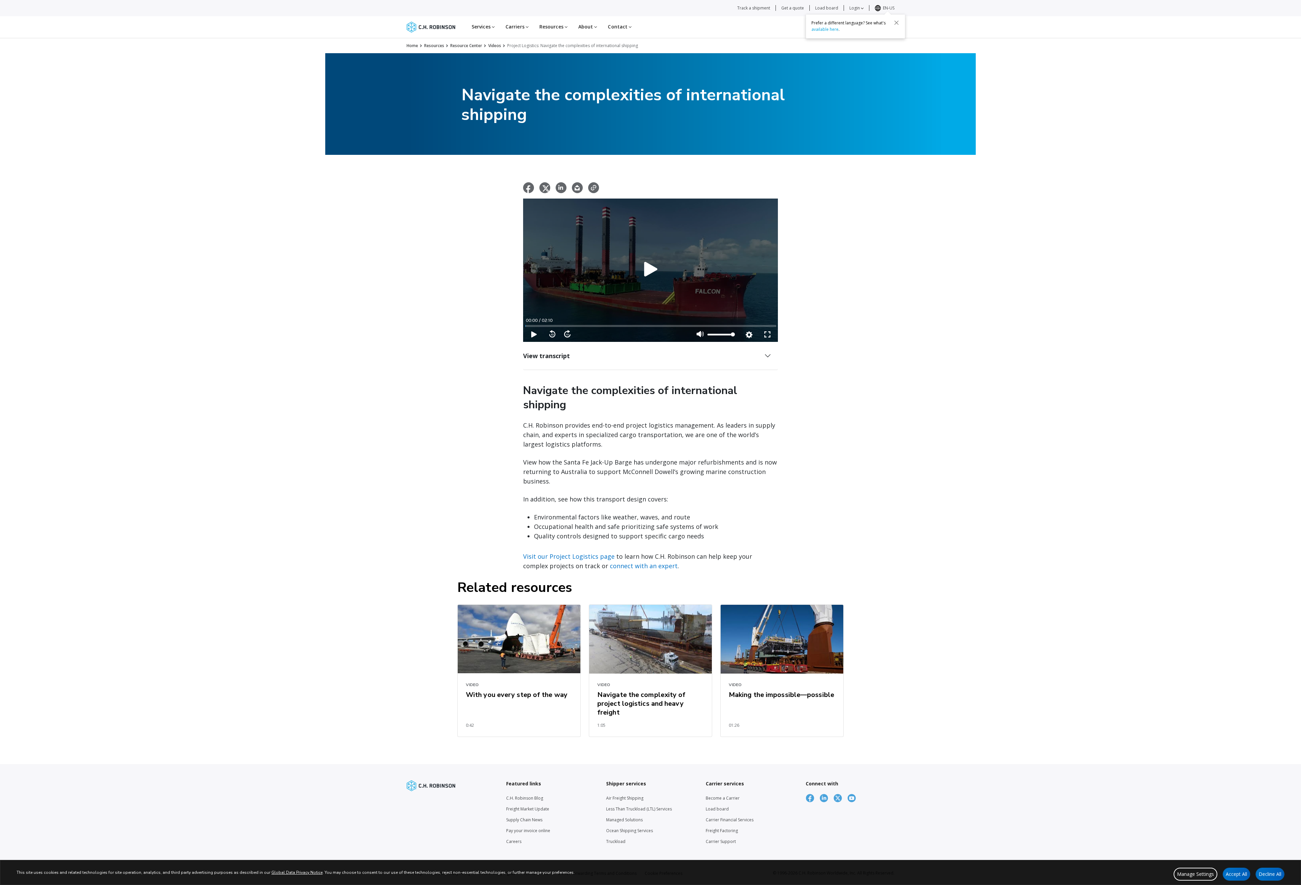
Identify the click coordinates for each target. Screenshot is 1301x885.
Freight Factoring (722, 830)
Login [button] (855, 8)
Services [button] (482, 26)
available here (825, 29)
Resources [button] (552, 26)
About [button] (586, 26)
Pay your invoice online (528, 830)
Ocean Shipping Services (629, 830)
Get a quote (792, 8)
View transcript (546, 356)
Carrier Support (721, 841)
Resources (434, 45)
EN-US (888, 8)
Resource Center (466, 45)
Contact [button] (618, 26)
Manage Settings (1195, 874)
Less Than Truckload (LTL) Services (639, 809)
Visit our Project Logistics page (569, 556)
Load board (826, 8)
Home (412, 45)
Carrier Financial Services (729, 820)
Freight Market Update (527, 809)
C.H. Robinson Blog (524, 798)
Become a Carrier (723, 798)
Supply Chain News (524, 820)
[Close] (896, 23)
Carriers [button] (515, 26)
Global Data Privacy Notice (297, 872)
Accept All (1236, 874)
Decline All (1270, 874)
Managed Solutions (624, 820)
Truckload (615, 841)
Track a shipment (753, 8)
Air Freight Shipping (624, 798)
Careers (513, 841)
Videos (494, 45)
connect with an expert (644, 566)
